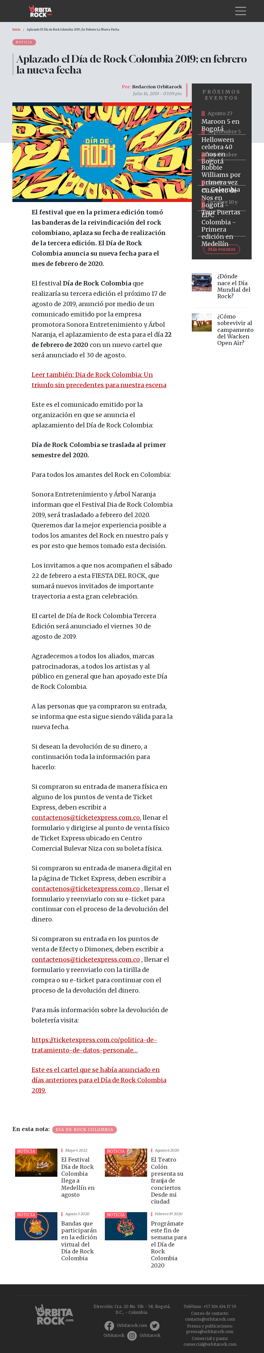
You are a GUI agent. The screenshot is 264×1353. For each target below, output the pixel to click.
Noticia (24, 42)
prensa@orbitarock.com (209, 1331)
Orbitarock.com (132, 1325)
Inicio (16, 29)
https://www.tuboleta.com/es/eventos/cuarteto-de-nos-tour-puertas (222, 198)
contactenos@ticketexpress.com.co (86, 817)
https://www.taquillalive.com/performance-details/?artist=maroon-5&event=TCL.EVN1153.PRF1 (222, 122)
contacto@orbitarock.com (210, 1319)
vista (57, 1178)
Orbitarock (113, 1335)
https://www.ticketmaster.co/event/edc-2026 (222, 223)
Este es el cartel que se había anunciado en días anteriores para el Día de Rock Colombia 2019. (99, 1080)
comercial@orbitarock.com (210, 1344)
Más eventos (221, 249)
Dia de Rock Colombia (84, 1129)
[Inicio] (43, 11)
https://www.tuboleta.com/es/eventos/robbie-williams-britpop (222, 173)
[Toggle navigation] (241, 11)
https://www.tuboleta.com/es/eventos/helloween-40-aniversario (222, 147)
